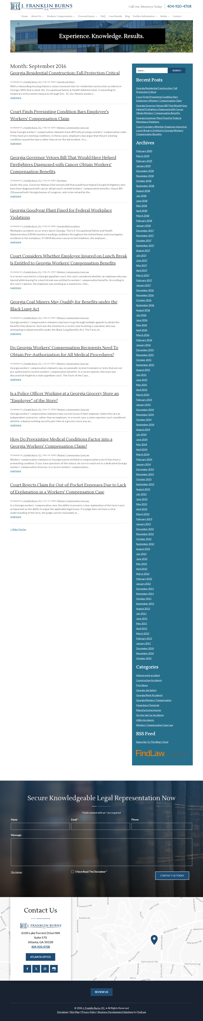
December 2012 (145, 529)
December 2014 (145, 409)
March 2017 (142, 275)
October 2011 (143, 598)
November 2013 (145, 474)
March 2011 (142, 633)
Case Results (115, 16)
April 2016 (141, 330)
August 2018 (143, 190)
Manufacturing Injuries (148, 710)
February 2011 (144, 638)
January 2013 (143, 524)
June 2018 (141, 200)
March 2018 (142, 215)
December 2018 (145, 170)
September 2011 (145, 603)
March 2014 (142, 454)
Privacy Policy (88, 1012)
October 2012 (143, 538)
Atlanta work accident (148, 675)
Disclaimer (16, 872)
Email (74, 819)
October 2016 (143, 300)
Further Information (144, 16)
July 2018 (141, 195)
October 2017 (143, 240)
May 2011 (141, 623)
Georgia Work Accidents (68, 226)
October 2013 (143, 479)
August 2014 (143, 429)
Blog (127, 16)
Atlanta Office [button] (40, 956)
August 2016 (143, 310)
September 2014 (145, 424)
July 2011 (141, 613)
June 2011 (141, 618)
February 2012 (144, 578)
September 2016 (145, 305)
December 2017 (145, 230)
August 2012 (143, 548)
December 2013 (145, 469)
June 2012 (141, 558)
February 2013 (144, 519)
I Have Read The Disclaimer (91, 871)
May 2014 (141, 444)
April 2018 (141, 210)
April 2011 (141, 628)
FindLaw (141, 1012)
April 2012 (141, 568)
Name (14, 819)
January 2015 (143, 404)
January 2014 (143, 464)
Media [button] (163, 16)
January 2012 (143, 583)
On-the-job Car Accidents (150, 715)
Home (25, 16)
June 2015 (141, 379)
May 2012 (141, 563)
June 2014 (141, 439)
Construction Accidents (149, 680)
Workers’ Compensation (59, 16)
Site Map (75, 1012)
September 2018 (145, 185)
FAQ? (103, 16)
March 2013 (142, 514)
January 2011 (143, 643)
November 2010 (145, 653)
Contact (177, 16)
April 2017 (141, 270)
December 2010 (145, 648)
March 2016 (142, 335)
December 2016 (145, 290)
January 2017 (143, 285)
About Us (36, 16)
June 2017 (141, 260)
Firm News (62, 180)
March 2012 (142, 573)
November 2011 (145, 593)
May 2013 (141, 504)
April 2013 (141, 509)
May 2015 (141, 384)
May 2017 (141, 265)
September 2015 (145, 364)
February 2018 (144, 220)
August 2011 (143, 608)
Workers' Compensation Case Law (73, 127)
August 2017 (143, 250)
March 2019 (142, 156)
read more (15, 97)
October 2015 (143, 359)
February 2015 (144, 399)
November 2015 (145, 354)
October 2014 (143, 419)
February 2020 (144, 151)
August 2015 (143, 369)
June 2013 (141, 499)
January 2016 (143, 345)
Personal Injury (86, 16)
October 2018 (143, 180)
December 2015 (145, 349)
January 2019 (143, 165)
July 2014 (141, 434)
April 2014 (141, 449)
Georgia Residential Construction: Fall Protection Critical (65, 73)
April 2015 (141, 389)
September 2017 (145, 245)
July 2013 (141, 494)
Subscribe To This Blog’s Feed (152, 741)
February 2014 (144, 459)
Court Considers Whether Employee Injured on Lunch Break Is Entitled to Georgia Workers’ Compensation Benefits (161, 130)
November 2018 (145, 175)
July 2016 (141, 315)
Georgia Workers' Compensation (153, 700)
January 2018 (143, 225)
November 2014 (145, 414)
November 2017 (145, 235)
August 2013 (143, 489)
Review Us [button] (101, 992)
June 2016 (141, 320)
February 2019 (144, 160)
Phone (135, 819)
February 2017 (144, 280)
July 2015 (141, 374)
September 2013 (145, 484)
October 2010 (143, 658)
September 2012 (145, 543)
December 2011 (145, 588)
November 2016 (145, 295)
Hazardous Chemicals (147, 705)
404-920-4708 (179, 6)
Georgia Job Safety (66, 82)
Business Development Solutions (115, 1012)
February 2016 (144, 340)
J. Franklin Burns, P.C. (32, 82)
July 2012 (141, 553)
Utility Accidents (145, 720)
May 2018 (141, 205)
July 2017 (141, 255)
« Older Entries (18, 529)
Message (16, 835)
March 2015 (142, 394)
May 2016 (141, 325)
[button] (200, 1001)
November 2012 (145, 534)
